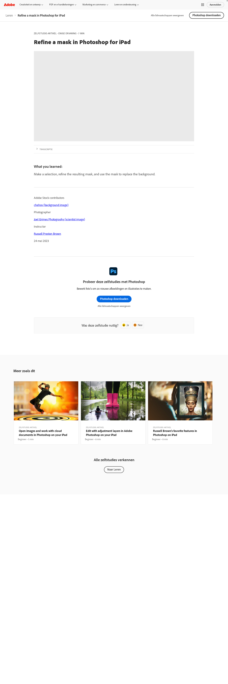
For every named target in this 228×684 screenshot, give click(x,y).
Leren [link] (9, 15)
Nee (140, 325)
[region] (46, 413)
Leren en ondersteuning (125, 4)
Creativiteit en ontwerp (30, 4)
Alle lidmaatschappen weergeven (167, 15)
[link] (9, 15)
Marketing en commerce (94, 4)
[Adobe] (9, 4)
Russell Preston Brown (47, 234)
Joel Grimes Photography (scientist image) (59, 219)
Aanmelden (215, 4)
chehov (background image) (51, 205)
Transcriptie (46, 149)
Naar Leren (114, 469)
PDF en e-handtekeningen (61, 4)
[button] (202, 4)
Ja (128, 325)
